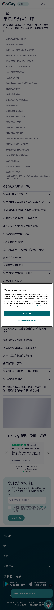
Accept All (27, 313)
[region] (27, 305)
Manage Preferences (27, 320)
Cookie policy (42, 306)
